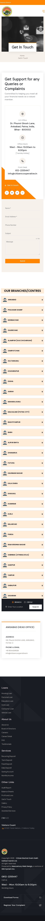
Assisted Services (8, 811)
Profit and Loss (7, 795)
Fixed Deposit (7, 764)
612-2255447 (22, 170)
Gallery (4, 803)
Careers (5, 732)
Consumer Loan (8, 709)
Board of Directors (9, 729)
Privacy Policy (7, 807)
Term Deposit (7, 760)
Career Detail (7, 736)
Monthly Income (8, 775)
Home (22, 55)
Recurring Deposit (9, 756)
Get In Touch (6, 799)
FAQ (3, 740)
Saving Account (8, 772)
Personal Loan (7, 697)
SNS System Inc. (8, 869)
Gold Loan (5, 705)
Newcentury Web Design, (22, 866)
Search (35, 607)
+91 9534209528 (12, 650)
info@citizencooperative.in (22, 173)
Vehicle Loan (6, 712)
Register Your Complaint (14, 905)
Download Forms (11, 897)
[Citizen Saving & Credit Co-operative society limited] (7, 11)
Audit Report (6, 788)
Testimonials (6, 744)
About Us (5, 725)
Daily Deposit (7, 768)
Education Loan (7, 701)
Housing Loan (7, 693)
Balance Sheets (8, 791)
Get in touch (12, 185)
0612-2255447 (9, 876)
